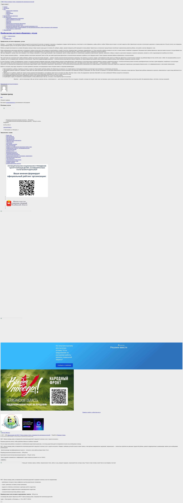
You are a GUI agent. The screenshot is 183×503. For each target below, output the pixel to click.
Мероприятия (9, 13)
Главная (5, 6)
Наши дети (9, 135)
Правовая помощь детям (12, 161)
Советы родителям (10, 145)
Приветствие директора (12, 10)
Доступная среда (10, 158)
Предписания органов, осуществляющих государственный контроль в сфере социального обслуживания (32, 27)
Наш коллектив (10, 136)
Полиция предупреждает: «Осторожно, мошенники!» (19, 155)
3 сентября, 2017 (7, 38)
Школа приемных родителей (13, 19)
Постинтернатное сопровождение (14, 24)
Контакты (8, 21)
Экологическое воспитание (13, 154)
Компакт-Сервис (61, 435)
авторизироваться (10, 102)
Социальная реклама (11, 149)
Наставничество (10, 139)
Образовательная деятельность (13, 140)
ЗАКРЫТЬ (3, 459)
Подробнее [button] (6, 122)
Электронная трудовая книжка (13, 159)
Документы (6, 8)
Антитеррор (9, 143)
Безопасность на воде (11, 152)
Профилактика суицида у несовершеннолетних (18, 148)
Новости (8, 12)
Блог (4, 9)
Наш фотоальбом (10, 137)
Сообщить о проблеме (64, 365)
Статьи (8, 14)
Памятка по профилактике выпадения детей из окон (19, 146)
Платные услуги (10, 150)
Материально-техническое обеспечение (16, 23)
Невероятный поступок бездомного (9, 84)
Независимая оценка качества (13, 163)
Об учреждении (7, 17)
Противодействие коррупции (10, 15)
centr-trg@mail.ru (7, 127)
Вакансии (8, 22)
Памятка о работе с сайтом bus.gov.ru (91, 412)
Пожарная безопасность (12, 153)
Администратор (11, 36)
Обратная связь (7, 30)
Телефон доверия (10, 162)
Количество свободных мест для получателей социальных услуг (22, 26)
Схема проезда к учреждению (13, 28)
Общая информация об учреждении (15, 18)
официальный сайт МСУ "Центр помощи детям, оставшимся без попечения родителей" (29, 435)
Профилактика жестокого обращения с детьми (19, 33)
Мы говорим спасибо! (11, 144)
